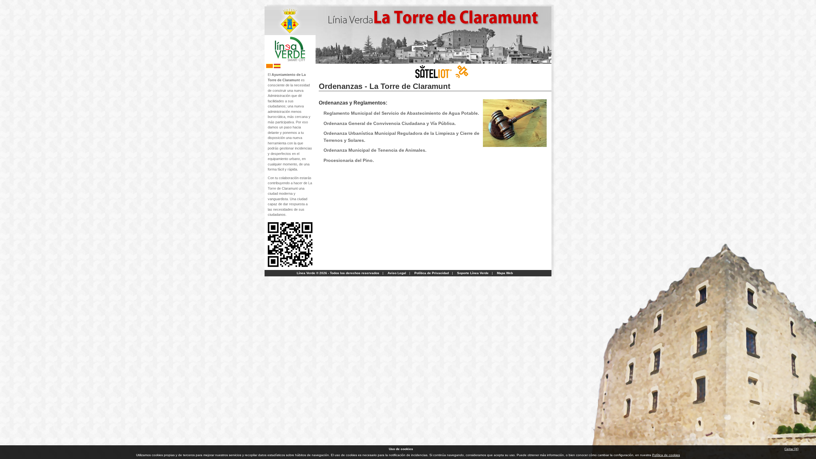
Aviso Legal (397, 273)
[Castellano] (277, 67)
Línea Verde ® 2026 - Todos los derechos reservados (338, 273)
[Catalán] (269, 67)
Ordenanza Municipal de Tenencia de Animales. (375, 150)
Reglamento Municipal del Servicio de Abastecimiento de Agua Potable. (401, 113)
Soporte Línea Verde (473, 273)
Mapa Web (505, 273)
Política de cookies (666, 455)
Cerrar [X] (791, 449)
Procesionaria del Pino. (349, 160)
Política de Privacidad (431, 273)
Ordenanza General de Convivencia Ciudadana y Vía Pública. (390, 123)
